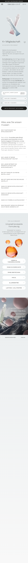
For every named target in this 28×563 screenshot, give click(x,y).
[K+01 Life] (3, 9)
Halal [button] (14, 277)
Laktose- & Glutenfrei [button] (14, 288)
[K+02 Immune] (8, 9)
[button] (24, 4)
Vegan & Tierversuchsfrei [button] (14, 261)
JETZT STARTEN (18, 324)
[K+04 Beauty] (19, 9)
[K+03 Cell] (13, 9)
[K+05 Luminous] (24, 9)
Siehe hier (5, 87)
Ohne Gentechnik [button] (14, 272)
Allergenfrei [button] (14, 282)
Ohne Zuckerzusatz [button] (14, 267)
